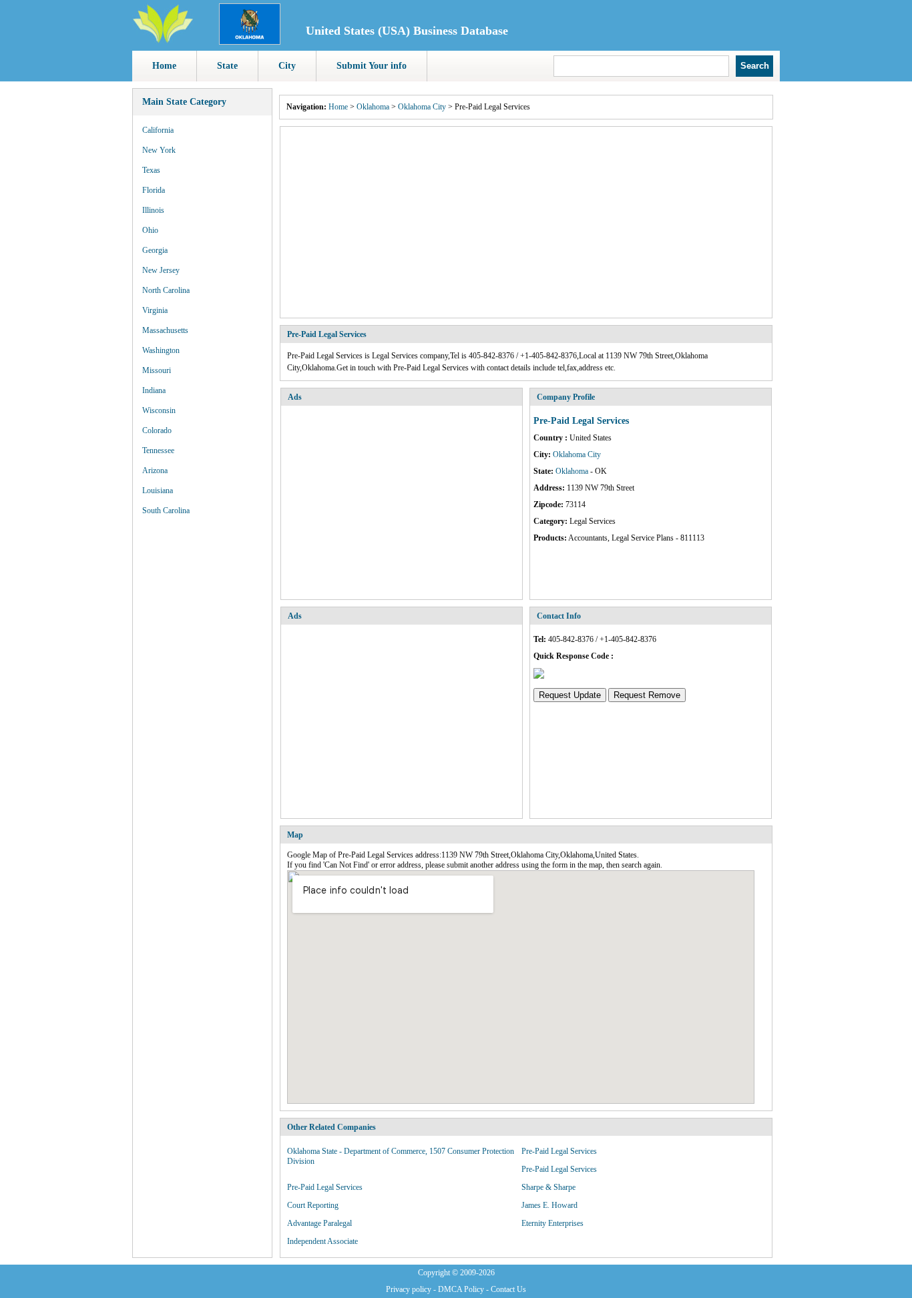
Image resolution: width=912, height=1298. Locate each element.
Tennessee (158, 450)
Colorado (157, 430)
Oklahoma (373, 106)
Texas (151, 170)
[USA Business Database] (163, 40)
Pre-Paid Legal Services (559, 1151)
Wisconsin (159, 410)
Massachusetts (165, 330)
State (227, 66)
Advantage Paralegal (319, 1223)
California (158, 130)
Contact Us (508, 1289)
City (287, 66)
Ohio (150, 230)
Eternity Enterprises (552, 1223)
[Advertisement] (526, 222)
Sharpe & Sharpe (548, 1187)
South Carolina (166, 510)
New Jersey (161, 270)
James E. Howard (549, 1205)
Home (164, 66)
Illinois (153, 210)
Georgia (155, 250)
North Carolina (166, 290)
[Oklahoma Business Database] (249, 42)
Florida (153, 190)
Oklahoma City (422, 106)
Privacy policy (408, 1289)
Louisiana (157, 490)
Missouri (156, 370)
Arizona (155, 470)
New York (159, 150)
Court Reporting (312, 1205)
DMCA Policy (461, 1289)
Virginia (155, 310)
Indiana (154, 390)
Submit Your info (371, 66)
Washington (161, 350)
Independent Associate (322, 1241)
